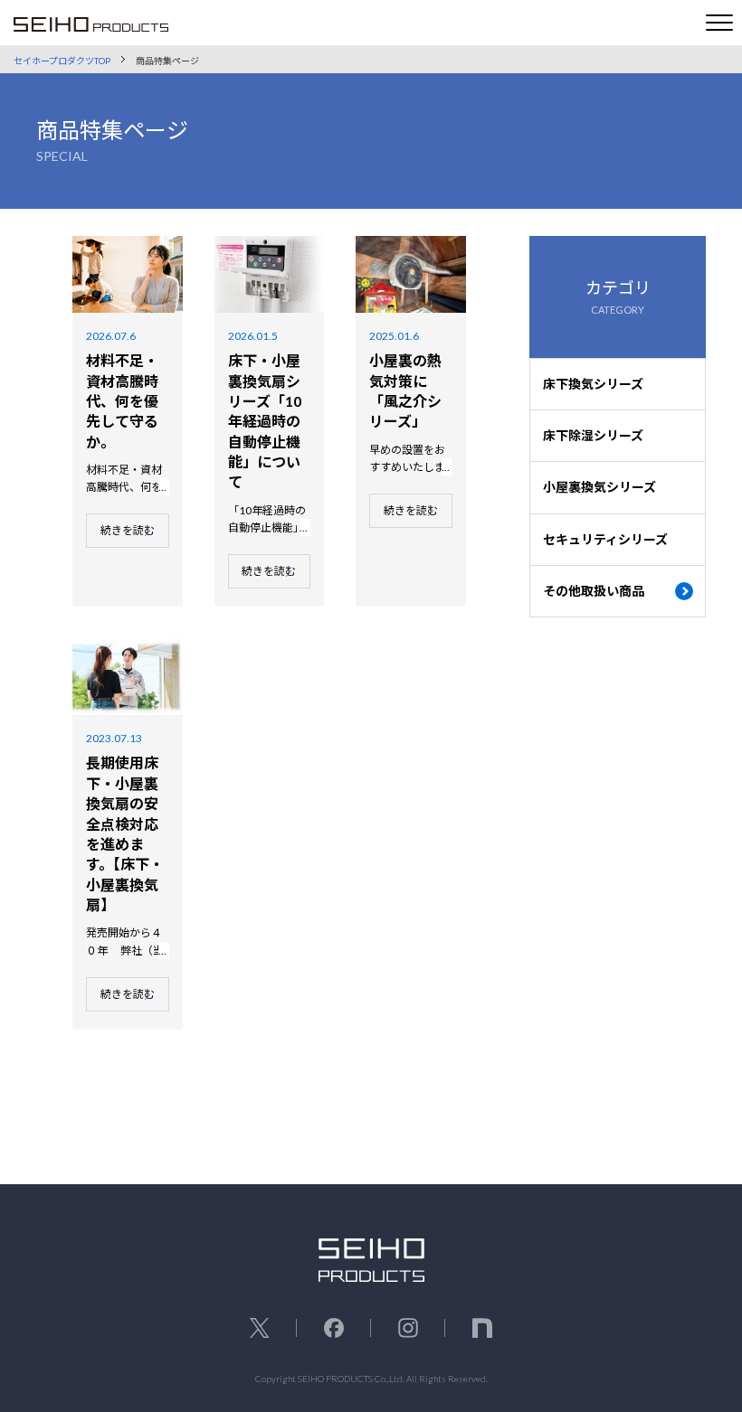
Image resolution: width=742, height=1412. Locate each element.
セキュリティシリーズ (605, 539)
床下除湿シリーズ (593, 435)
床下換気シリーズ (593, 383)
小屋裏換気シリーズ (599, 486)
